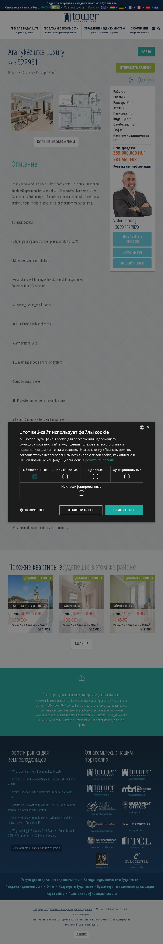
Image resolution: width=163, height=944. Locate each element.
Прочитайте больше (99, 460)
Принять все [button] (124, 510)
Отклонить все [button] (81, 510)
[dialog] (81, 472)
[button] (32, 510)
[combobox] (142, 427)
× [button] (148, 427)
